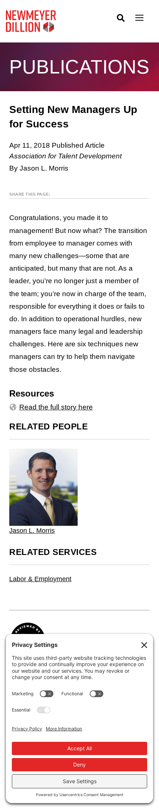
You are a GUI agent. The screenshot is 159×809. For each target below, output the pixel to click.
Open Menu (144, 18)
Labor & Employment (40, 579)
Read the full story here (56, 407)
